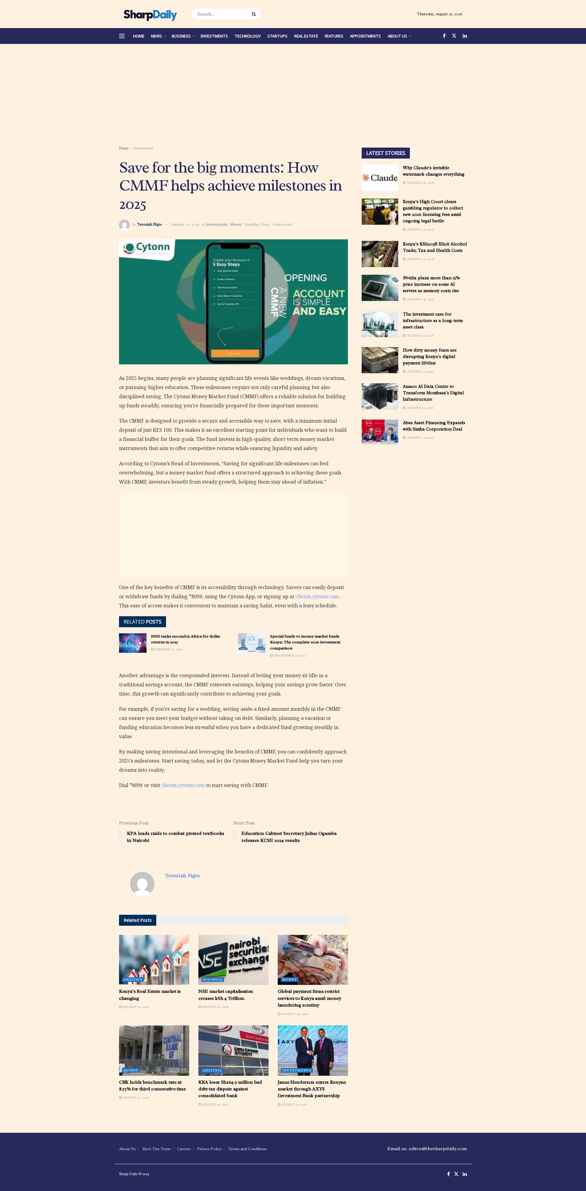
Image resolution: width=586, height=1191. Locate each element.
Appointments (365, 36)
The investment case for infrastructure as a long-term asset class (433, 320)
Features (334, 36)
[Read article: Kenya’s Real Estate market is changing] (154, 960)
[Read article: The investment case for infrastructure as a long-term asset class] (380, 324)
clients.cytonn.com (317, 596)
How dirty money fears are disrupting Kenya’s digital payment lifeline (430, 356)
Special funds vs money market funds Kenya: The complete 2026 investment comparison (305, 642)
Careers (184, 1148)
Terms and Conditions (247, 1148)
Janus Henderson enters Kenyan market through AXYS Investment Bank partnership (312, 1089)
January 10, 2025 (185, 224)
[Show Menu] (122, 36)
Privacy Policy (209, 1148)
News (156, 36)
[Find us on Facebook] (444, 36)
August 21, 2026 (135, 1007)
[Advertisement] (293, 95)
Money (236, 224)
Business (181, 36)
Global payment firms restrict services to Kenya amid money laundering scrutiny (309, 998)
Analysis (133, 979)
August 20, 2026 (294, 1014)
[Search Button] (255, 14)
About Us (397, 36)
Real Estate (306, 36)
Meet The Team (156, 1148)
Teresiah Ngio (149, 224)
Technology (248, 36)
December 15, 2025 (289, 655)
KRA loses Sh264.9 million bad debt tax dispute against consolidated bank (230, 1089)
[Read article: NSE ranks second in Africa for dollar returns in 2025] (132, 643)
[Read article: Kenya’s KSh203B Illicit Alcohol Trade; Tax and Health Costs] (380, 254)
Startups (277, 36)
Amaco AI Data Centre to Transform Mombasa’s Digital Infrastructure (433, 393)
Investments (214, 36)
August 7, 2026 (293, 1104)
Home (138, 36)
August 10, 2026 (215, 1104)
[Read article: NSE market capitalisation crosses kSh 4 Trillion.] (233, 960)
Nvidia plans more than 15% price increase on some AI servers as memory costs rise (431, 284)
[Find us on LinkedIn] (465, 36)
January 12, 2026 (168, 649)
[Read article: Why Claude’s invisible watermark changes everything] (380, 178)
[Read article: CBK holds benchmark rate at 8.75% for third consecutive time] (154, 1050)
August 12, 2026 (135, 1097)
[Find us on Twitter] (454, 36)
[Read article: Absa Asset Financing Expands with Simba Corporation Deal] (380, 433)
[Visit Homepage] (149, 14)
